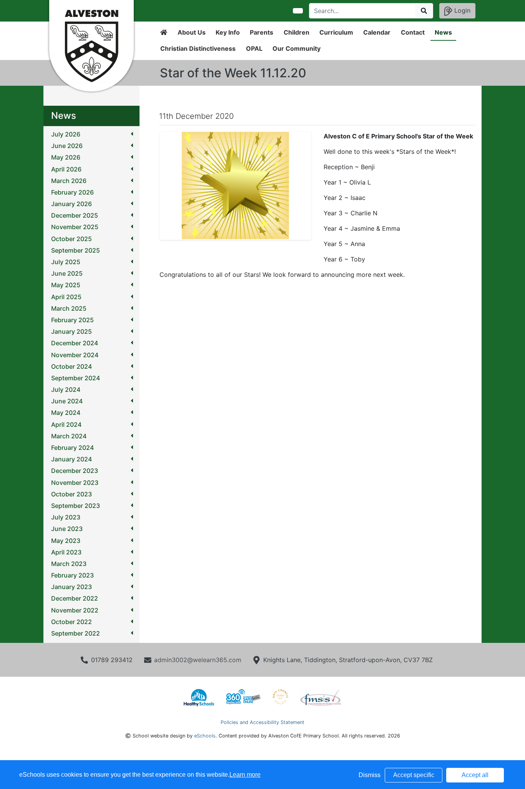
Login (461, 10)
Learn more (245, 774)
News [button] (443, 32)
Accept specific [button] (413, 775)
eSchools (205, 736)
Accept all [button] (475, 775)
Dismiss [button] (369, 775)
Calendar (376, 32)
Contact (413, 32)
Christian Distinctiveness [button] (198, 48)
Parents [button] (261, 32)
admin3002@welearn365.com (197, 660)
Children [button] (296, 32)
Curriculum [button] (336, 32)
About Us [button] (192, 32)
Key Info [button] (228, 32)
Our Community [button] (296, 48)
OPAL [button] (254, 48)
